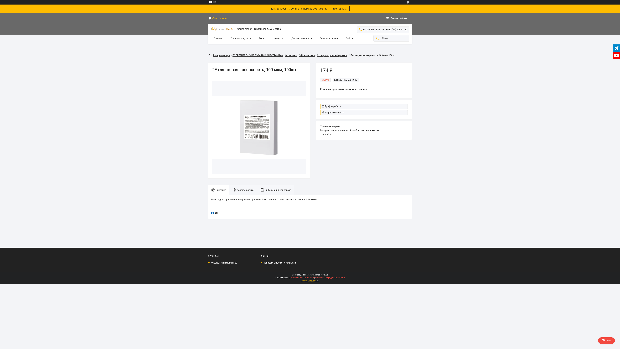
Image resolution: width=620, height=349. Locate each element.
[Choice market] (223, 29)
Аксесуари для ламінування (332, 55)
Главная (218, 38)
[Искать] (377, 38)
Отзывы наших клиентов (224, 262)
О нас (262, 38)
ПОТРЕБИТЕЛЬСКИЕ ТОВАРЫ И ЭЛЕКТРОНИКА (257, 55)
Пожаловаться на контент (302, 278)
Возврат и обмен (329, 38)
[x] (216, 213)
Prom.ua (324, 275)
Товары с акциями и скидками (280, 262)
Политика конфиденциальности (330, 278)
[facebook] (212, 213)
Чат (609, 340)
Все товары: (339, 8)
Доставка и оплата (301, 38)
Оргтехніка (291, 55)
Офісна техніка (307, 55)
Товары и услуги (239, 38)
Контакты (278, 38)
